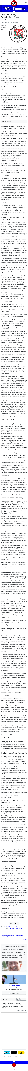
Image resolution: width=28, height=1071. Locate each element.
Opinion (13, 926)
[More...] (18, 923)
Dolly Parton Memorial (14, 985)
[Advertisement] (14, 1030)
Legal (23, 1056)
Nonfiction (8, 926)
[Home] (14, 2)
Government (12, 930)
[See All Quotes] (17, 999)
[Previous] (20, 999)
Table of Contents (6, 121)
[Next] (25, 999)
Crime (16, 928)
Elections (20, 928)
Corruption (11, 928)
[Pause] (23, 999)
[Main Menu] (2, 2)
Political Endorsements (21, 926)
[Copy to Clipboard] (15, 923)
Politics (17, 930)
